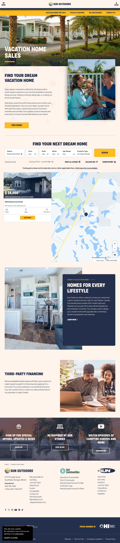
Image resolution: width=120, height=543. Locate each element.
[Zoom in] (114, 243)
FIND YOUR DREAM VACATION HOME (21, 78)
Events (32, 488)
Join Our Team (35, 483)
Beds (44, 151)
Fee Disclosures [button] (95, 12)
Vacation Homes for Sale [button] (56, 12)
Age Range (67, 151)
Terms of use (100, 260)
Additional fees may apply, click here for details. (19, 197)
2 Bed (7, 212)
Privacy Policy (110, 539)
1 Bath (26, 212)
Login (116, 5)
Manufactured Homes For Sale (71, 483)
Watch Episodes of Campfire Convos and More (101, 439)
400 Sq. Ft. (46, 212)
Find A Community (67, 480)
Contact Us (34, 494)
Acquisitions (102, 488)
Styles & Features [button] (77, 12)
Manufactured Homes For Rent (72, 488)
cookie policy (19, 534)
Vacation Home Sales (25, 52)
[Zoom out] (114, 248)
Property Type (82, 151)
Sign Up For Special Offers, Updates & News (19, 437)
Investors (101, 482)
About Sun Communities (69, 477)
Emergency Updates (94, 539)
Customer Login (66, 486)
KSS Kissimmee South (14, 202)
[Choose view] (114, 255)
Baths (54, 151)
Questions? (9, 483)
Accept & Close (11, 538)
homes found (10, 162)
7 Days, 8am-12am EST (13, 489)
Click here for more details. (86, 168)
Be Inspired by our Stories (59, 437)
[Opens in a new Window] (33, 526)
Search (9, 151)
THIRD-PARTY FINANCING (24, 374)
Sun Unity (101, 479)
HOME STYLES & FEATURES (78, 280)
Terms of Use (79, 539)
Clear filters (108, 162)
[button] (17, 125)
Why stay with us (36, 477)
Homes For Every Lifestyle (86, 288)
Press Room (34, 485)
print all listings (71, 162)
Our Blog (33, 480)
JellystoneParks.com (38, 502)
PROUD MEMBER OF (88, 527)
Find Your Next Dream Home (60, 144)
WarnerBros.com (36, 499)
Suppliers (101, 494)
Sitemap (68, 539)
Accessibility (34, 491)
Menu (4, 5)
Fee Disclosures (36, 497)
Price (30, 151)
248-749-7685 (10, 486)
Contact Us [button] (110, 12)
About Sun (102, 477)
